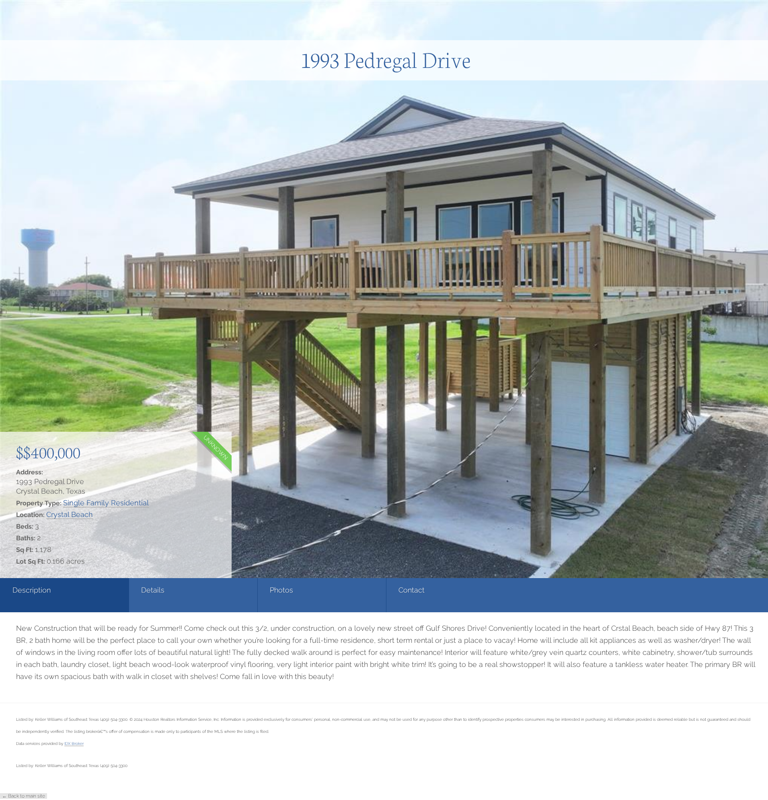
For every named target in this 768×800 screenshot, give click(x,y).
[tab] (64, 595)
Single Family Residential (106, 502)
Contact (411, 590)
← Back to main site (23, 796)
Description (31, 590)
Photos (281, 590)
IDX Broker (74, 743)
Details (152, 590)
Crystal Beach (69, 514)
